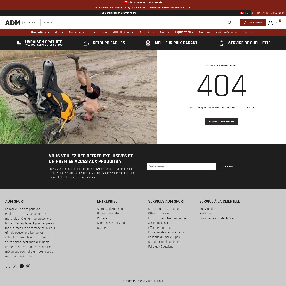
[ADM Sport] (20, 22)
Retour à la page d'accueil (221, 121)
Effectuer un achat (160, 228)
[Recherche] (229, 22)
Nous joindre (207, 209)
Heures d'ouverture (109, 213)
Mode (163, 32)
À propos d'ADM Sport (111, 209)
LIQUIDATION (183, 32)
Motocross (75, 32)
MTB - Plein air (122, 32)
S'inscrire (228, 166)
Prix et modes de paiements (166, 232)
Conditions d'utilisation (111, 223)
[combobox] (136, 22)
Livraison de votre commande (167, 218)
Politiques (205, 213)
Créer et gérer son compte (164, 209)
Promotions (39, 32)
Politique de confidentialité (216, 218)
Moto (58, 32)
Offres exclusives (158, 213)
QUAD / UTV (97, 32)
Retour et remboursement (164, 242)
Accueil (209, 65)
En (246, 13)
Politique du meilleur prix (164, 237)
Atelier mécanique (159, 223)
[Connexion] (270, 23)
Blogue (101, 228)
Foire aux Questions (160, 247)
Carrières (102, 218)
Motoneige (145, 32)
